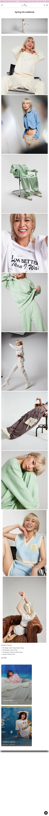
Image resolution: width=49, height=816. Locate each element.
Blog (27, 758)
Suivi (2, 780)
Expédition (4, 778)
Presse (27, 762)
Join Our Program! (6, 775)
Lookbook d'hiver (8, 700)
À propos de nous (30, 755)
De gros (28, 766)
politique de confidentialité (8, 787)
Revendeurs (29, 764)
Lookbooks (28, 760)
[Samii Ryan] (24, 5)
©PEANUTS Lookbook (9, 742)
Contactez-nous (5, 773)
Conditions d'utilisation (7, 784)
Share (5, 657)
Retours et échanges (6, 782)
